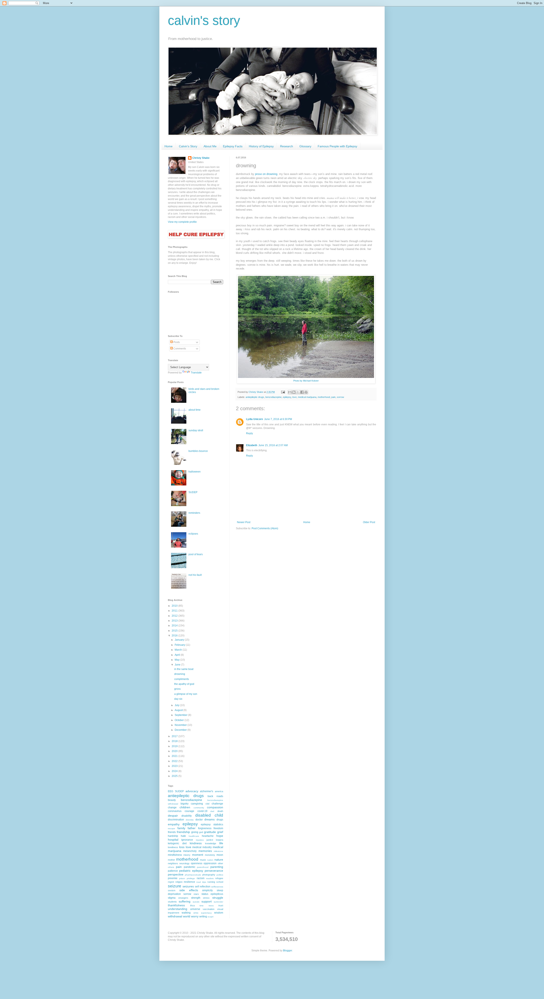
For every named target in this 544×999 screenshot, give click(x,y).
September (181, 715)
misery (186, 855)
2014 (175, 625)
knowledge (210, 843)
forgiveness (204, 828)
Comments (179, 348)
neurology (184, 863)
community (199, 807)
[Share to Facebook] (302, 392)
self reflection (202, 886)
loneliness (173, 847)
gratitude (210, 832)
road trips (201, 882)
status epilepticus (212, 894)
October (179, 720)
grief (220, 832)
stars (196, 894)
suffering (184, 901)
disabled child (209, 815)
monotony (210, 855)
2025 (175, 776)
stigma (172, 897)
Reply (249, 433)
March (179, 649)
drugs (220, 819)
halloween (194, 471)
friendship (183, 832)
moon (220, 854)
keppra (219, 840)
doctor (199, 819)
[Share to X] (298, 392)
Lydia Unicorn (254, 419)
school (219, 882)
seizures (188, 886)
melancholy (190, 851)
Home (168, 146)
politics (220, 875)
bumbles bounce (198, 451)
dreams (209, 819)
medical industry (202, 847)
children (185, 807)
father (192, 828)
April (178, 654)
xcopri (210, 916)
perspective (175, 874)
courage (189, 811)
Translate (196, 372)
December (181, 729)
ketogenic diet (177, 843)
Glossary (305, 146)
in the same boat (183, 669)
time (202, 905)
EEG (170, 791)
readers (210, 878)
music (203, 860)
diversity (190, 820)
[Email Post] (283, 392)
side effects (188, 890)
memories (205, 851)
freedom (218, 828)
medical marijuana (307, 397)
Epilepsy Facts (232, 146)
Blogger (287, 950)
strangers (183, 898)
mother (171, 860)
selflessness (217, 886)
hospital (173, 839)
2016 (175, 635)
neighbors (173, 863)
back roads (215, 796)
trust (220, 905)
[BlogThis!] (294, 392)
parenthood (202, 867)
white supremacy (202, 913)
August (179, 710)
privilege (191, 878)
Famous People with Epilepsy (337, 146)
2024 (175, 771)
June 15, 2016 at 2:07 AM (273, 445)
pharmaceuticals (193, 875)
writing (203, 916)
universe (195, 909)
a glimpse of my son (185, 693)
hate (183, 835)
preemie (172, 878)
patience (173, 870)
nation (210, 860)
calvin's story (204, 20)
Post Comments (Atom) (265, 528)
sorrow (340, 397)
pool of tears (195, 554)
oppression (210, 863)
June (178, 664)
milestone (218, 851)
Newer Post (243, 522)
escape (171, 828)
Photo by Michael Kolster (306, 380)
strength (195, 897)
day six (178, 698)
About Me (210, 146)
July (177, 705)
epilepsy (287, 397)
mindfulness (175, 854)
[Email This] (290, 392)
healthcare (194, 836)
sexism (171, 890)
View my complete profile (182, 221)
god (201, 832)
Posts (176, 342)
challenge (217, 803)
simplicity (207, 890)
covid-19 (202, 811)
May (177, 659)
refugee (219, 878)
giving (194, 832)
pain (333, 397)
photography (208, 874)
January (180, 639)
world (186, 916)
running (211, 882)
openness (196, 863)
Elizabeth (251, 445)
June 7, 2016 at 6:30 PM (278, 419)
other (220, 863)
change (172, 807)
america (219, 791)
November (181, 725)
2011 (175, 610)
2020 (175, 751)
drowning (179, 674)
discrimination (176, 819)
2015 (175, 630)
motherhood (324, 397)
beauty (172, 800)
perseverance (214, 870)
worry (194, 916)
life (221, 843)
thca (192, 905)
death (220, 811)
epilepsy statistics (212, 824)
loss (181, 847)
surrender (218, 902)
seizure (174, 886)
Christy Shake (201, 157)
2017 (175, 736)
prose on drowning (266, 174)
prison (182, 878)
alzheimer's (206, 791)
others (171, 867)
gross (177, 688)
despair (173, 815)
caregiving (197, 803)
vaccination (208, 909)
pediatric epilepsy (191, 870)
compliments (181, 679)
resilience (189, 881)
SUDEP (192, 492)
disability (186, 815)
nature (218, 859)
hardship (173, 835)
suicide (196, 902)
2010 (175, 605)
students (172, 901)
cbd (207, 803)
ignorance (187, 839)
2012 (175, 615)
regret (171, 882)
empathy (174, 824)
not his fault (195, 574)
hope (219, 835)
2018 (175, 741)
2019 (175, 746)
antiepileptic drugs (255, 397)
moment (197, 854)
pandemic (189, 867)
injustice (200, 840)
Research (286, 146)
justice (210, 840)
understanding (177, 909)
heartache (208, 835)
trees (211, 905)
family (181, 828)
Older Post (369, 522)
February (180, 644)
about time (194, 409)
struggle (217, 897)
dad (212, 811)
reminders (194, 512)
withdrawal (175, 916)
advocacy (192, 791)
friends (172, 832)
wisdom (218, 912)
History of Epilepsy (261, 146)
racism (200, 878)
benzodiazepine (273, 397)
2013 (175, 620)
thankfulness (176, 905)
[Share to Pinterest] (306, 392)
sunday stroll (195, 430)
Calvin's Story (188, 146)
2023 (175, 766)
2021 (175, 756)
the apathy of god (184, 684)
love (294, 397)
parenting (216, 866)
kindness (196, 843)
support (206, 901)
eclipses (193, 533)
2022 (175, 761)
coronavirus (174, 811)
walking (186, 912)
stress (206, 898)
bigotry (184, 803)
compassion (215, 807)
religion (179, 882)
